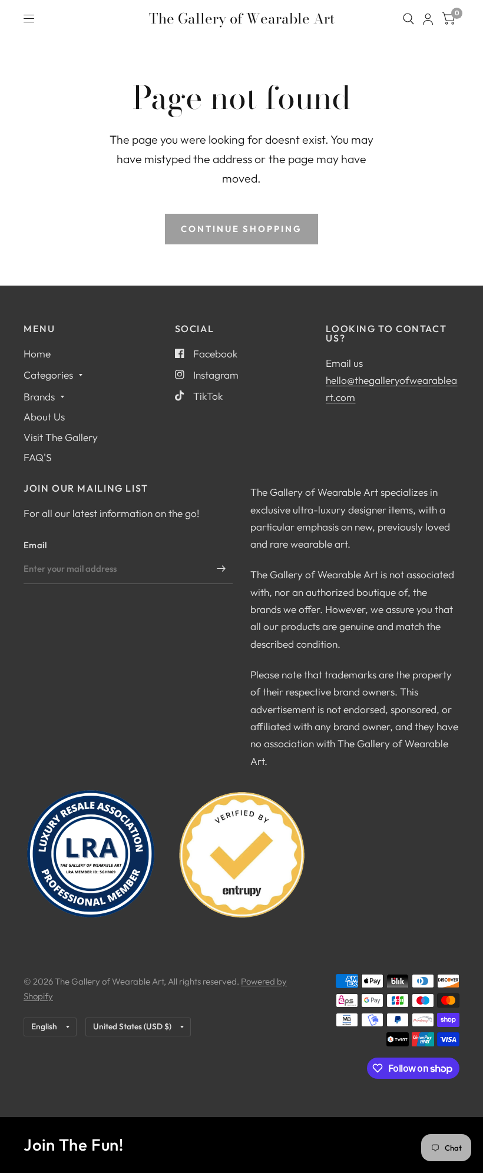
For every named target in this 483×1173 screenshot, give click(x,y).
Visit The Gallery (61, 437)
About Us (44, 416)
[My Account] (428, 19)
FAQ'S (38, 457)
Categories (48, 375)
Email (35, 545)
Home (37, 353)
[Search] (408, 19)
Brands (39, 396)
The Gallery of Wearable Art (242, 19)
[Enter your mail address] (221, 569)
